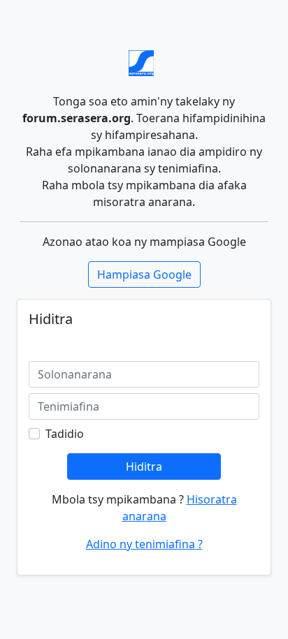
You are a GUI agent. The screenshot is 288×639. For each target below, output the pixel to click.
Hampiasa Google (144, 274)
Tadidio (64, 433)
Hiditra (144, 466)
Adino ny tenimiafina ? (144, 544)
